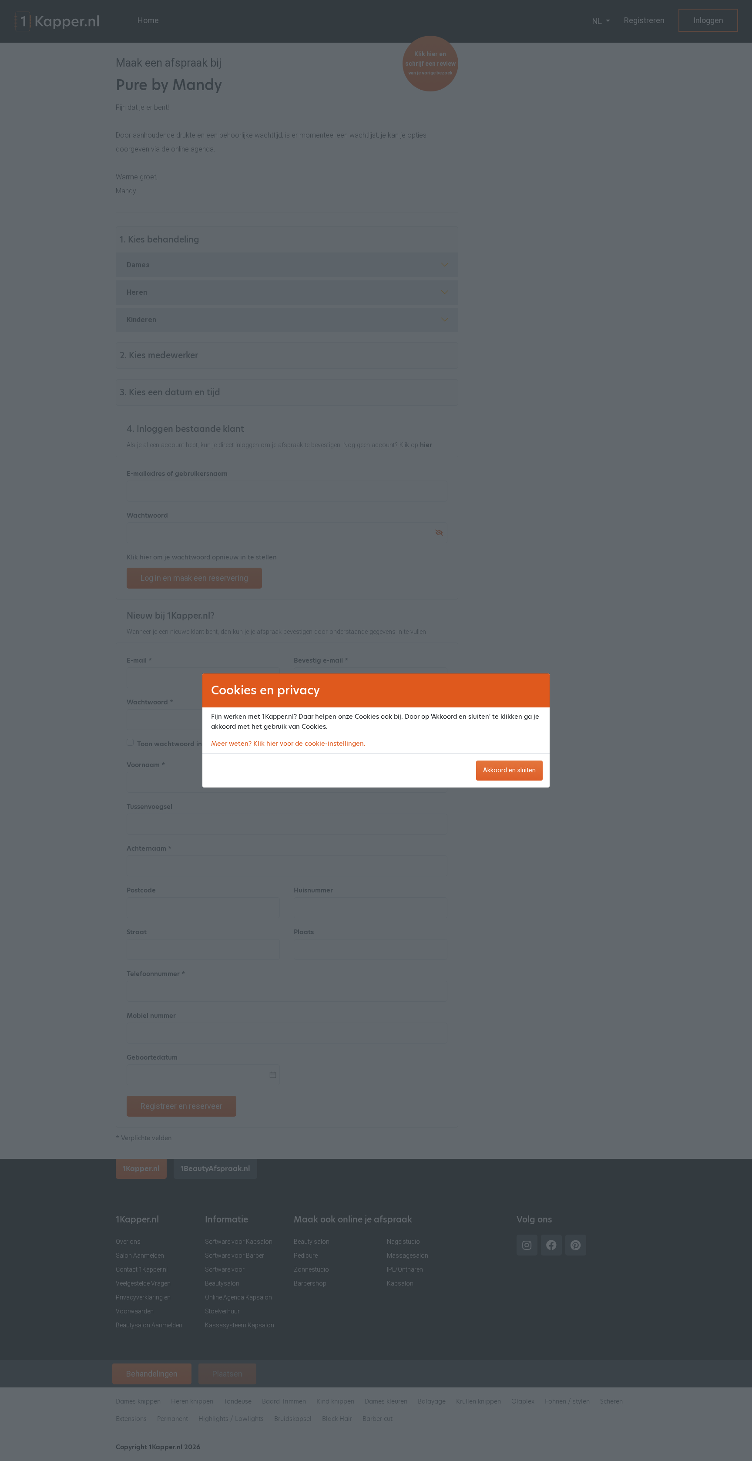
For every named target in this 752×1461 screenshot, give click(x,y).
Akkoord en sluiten (509, 770)
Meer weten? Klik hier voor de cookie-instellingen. (288, 743)
